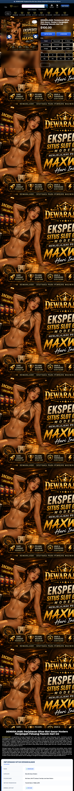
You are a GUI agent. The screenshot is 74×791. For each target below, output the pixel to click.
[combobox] (33, 6)
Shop (6, 7)
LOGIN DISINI (63, 34)
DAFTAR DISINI (48, 34)
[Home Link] (14, 6)
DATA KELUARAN (48, 14)
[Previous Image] (9, 37)
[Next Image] (35, 37)
